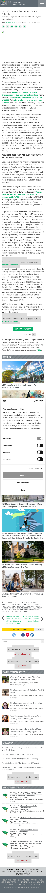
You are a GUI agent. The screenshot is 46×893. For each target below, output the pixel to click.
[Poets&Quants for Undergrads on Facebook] (23, 635)
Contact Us (20, 884)
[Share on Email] (11, 27)
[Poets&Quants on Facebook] (27, 635)
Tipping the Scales (36, 872)
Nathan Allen (10, 22)
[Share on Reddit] (24, 27)
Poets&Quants (32, 869)
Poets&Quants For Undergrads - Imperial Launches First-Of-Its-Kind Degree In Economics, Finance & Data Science (26, 793)
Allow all (23, 475)
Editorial (9, 884)
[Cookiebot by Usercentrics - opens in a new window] (33, 401)
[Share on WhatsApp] (20, 27)
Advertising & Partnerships (32, 882)
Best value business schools (19, 602)
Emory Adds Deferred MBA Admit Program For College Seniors (13, 620)
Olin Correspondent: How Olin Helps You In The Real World (26, 704)
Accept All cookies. (10, 265)
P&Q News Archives (21, 880)
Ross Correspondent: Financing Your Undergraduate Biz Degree (25, 717)
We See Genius (23, 874)
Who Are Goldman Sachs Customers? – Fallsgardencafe (23, 806)
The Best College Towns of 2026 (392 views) (18, 754)
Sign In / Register (34, 884)
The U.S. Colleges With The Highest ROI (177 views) (20, 763)
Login (39, 629)
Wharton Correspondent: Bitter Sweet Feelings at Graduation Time (26, 678)
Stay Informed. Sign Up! (18, 629)
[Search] (42, 641)
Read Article (24, 797)
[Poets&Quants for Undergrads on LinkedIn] (32, 635)
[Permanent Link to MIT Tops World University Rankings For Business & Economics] (23, 372)
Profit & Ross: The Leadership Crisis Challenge (31, 619)
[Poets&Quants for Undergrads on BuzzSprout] (18, 635)
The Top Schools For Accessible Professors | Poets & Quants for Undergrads (26, 842)
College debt (15, 604)
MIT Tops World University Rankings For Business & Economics (19, 386)
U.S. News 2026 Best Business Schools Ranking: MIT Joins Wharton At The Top (22, 566)
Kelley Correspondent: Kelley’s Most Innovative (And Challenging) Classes (26, 730)
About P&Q (6, 880)
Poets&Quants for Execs (13, 872)
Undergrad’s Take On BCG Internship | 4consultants (24, 830)
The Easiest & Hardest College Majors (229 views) (20, 759)
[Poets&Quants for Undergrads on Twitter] (14, 635)
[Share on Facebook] (3, 27)
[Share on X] (7, 27)
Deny (23, 490)
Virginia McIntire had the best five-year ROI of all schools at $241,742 (22, 194)
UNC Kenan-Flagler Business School (21, 608)
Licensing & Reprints (9, 882)
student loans (16, 606)
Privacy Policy (37, 880)
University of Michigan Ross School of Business (22, 609)
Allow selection (23, 483)
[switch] (40, 445)
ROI (9, 606)
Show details (34, 468)
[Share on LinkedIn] (16, 27)
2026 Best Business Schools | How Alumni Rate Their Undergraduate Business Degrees (22, 505)
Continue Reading (23, 329)
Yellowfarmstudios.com (29, 890)
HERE (39, 350)
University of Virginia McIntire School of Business (20, 611)
